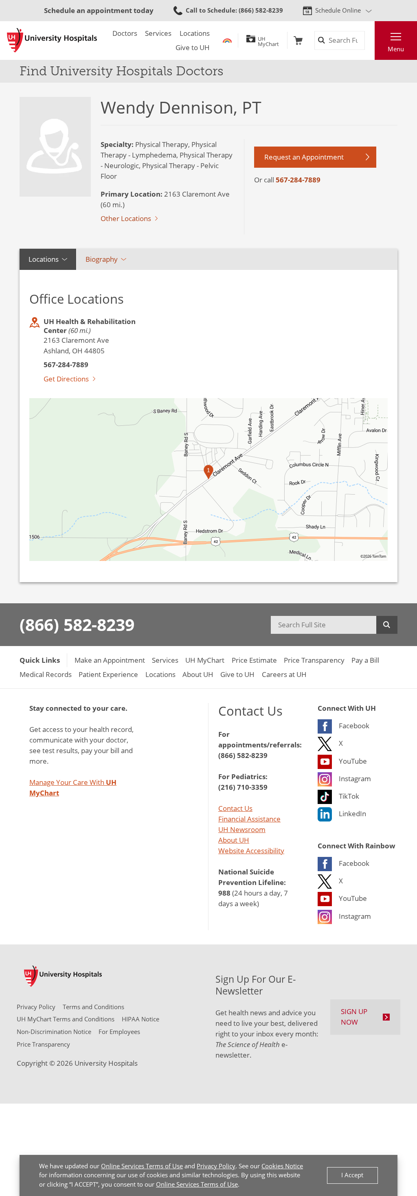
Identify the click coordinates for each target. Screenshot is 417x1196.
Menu (396, 49)
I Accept (352, 1175)
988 (224, 893)
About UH (233, 840)
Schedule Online (338, 10)
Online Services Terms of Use (142, 1166)
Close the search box (369, 40)
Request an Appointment (304, 157)
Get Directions (66, 378)
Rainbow (227, 40)
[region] (208, 479)
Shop (298, 40)
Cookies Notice (282, 1166)
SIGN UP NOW (354, 1017)
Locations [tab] (44, 259)
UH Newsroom (242, 829)
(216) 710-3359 (243, 787)
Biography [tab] (102, 259)
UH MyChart (268, 40)
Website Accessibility (251, 850)
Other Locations (126, 218)
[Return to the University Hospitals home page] (52, 40)
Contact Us (235, 808)
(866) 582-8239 (77, 624)
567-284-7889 (298, 179)
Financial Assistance (249, 819)
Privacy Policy (216, 1166)
